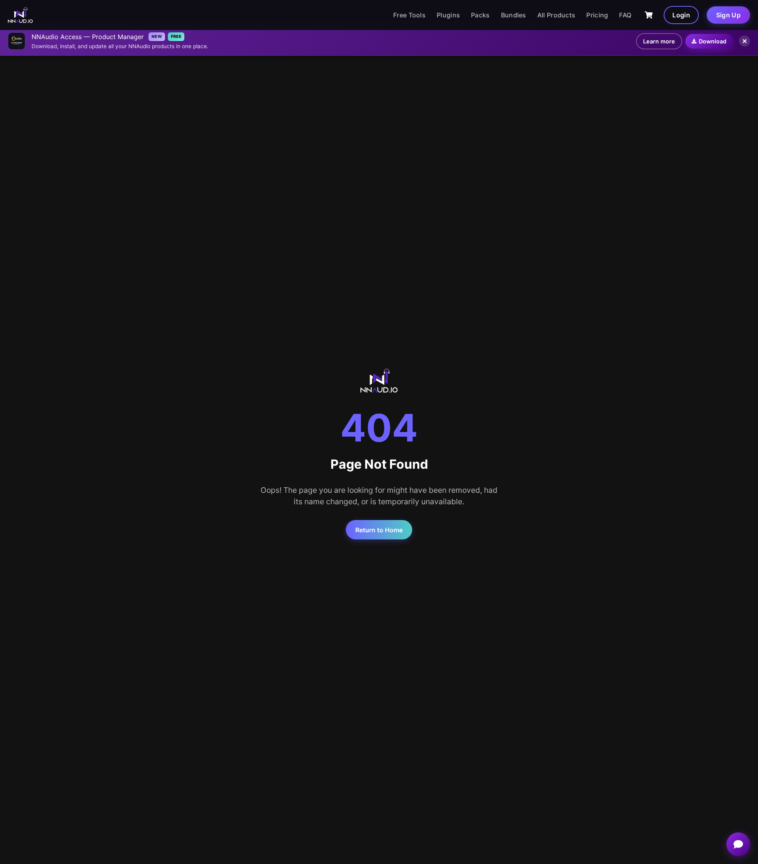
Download (712, 41)
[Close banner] (744, 41)
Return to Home (379, 530)
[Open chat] (738, 844)
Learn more (659, 41)
